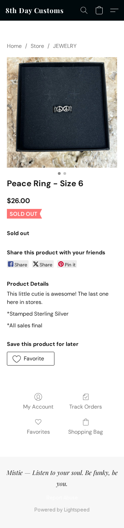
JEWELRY (64, 46)
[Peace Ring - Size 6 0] (62, 112)
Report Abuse (62, 497)
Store (37, 46)
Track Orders (85, 406)
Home (14, 46)
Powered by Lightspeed (62, 510)
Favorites (38, 431)
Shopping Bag (85, 431)
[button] (35, 10)
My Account (38, 406)
